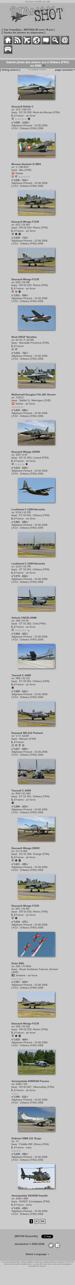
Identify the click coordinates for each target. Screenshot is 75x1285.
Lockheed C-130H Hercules (28, 509)
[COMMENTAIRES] (46, 43)
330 (18, 454)
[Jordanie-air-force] (13, 975)
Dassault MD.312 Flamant (27, 732)
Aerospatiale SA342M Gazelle (29, 1195)
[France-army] (13, 1204)
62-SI (19, 339)
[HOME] (8, 43)
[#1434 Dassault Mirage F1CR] (38, 900)
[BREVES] (17, 43)
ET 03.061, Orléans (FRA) (34, 681)
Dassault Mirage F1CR (25, 221)
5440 (18, 1084)
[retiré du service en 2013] (12, 688)
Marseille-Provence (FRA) (34, 342)
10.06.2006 (41, 125)
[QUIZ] (8, 52)
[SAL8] (12, 630)
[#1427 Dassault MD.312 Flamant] (38, 727)
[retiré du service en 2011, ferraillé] (26, 464)
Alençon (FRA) (27, 738)
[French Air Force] (16, 176)
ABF (25, 1198)
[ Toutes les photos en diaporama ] (23, 32)
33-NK (25, 908)
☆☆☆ (15, 1093)
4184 (18, 1198)
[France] (13, 346)
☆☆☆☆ (19, 464)
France (19, 346)
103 (18, 109)
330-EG (26, 109)
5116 (18, 512)
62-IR (25, 620)
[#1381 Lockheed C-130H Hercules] (38, 504)
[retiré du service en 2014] (16, 234)
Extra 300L (18, 963)
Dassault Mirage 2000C (25, 848)
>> (42, 1221)
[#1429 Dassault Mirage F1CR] (38, 216)
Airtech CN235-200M (24, 617)
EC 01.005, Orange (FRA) (34, 853)
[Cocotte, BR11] (12, 1036)
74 (17, 1141)
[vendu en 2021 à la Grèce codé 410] (29, 119)
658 (18, 1026)
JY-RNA (26, 966)
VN (25, 1084)
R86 (18, 678)
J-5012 (20, 397)
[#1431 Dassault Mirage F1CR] (38, 274)
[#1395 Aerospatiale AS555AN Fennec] (38, 1076)
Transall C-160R (21, 675)
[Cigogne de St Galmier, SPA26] (12, 860)
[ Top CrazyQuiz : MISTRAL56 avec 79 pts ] (28, 29)
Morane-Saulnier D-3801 (26, 164)
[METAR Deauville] (26, 1236)
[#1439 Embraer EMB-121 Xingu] (38, 1133)
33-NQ (26, 1026)
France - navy (23, 1147)
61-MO (27, 793)
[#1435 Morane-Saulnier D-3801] (38, 159)
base (14, 112)
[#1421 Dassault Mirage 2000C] (38, 843)
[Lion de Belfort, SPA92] (12, 464)
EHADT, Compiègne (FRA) (34, 1201)
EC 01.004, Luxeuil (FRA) (34, 457)
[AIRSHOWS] (36, 43)
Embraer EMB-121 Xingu (26, 1138)
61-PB (27, 512)
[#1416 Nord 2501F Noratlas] (38, 331)
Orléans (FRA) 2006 (31, 128)
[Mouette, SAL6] (12, 292)
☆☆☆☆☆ (21, 119)
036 (18, 966)
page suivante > (64, 69)
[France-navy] (13, 1147)
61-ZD (26, 678)
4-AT (25, 454)
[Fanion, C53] (12, 234)
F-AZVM (29, 339)
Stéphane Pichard (21, 125)
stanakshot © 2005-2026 (29, 1243)
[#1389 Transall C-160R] (38, 785)
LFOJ (14, 128)
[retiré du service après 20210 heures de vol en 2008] (12, 803)
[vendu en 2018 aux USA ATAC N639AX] (19, 1036)
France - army (23, 1204)
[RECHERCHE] (55, 43)
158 (18, 620)
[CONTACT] (64, 43)
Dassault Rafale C (22, 106)
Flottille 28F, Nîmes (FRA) (34, 1144)
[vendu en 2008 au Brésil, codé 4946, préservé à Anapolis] (19, 860)
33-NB (25, 282)
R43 (18, 793)
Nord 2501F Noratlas (24, 336)
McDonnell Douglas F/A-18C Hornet (33, 394)
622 (18, 224)
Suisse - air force (25, 403)
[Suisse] (13, 173)
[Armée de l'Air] (19, 745)
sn (12, 109)
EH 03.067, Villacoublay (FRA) (36, 1086)
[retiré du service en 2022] (16, 860)
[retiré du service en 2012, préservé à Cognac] (19, 292)
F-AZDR (24, 735)
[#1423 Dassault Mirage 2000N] (38, 446)
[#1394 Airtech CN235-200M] (38, 612)
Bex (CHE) (25, 169)
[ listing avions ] (10, 69)
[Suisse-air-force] (13, 403)
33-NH (26, 224)
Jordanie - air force (26, 975)
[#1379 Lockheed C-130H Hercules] (38, 558)
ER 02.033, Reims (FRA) (33, 227)
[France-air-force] (13, 115)
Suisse (19, 173)
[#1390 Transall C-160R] (38, 670)
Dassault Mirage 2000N (25, 451)
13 (17, 851)
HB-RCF (24, 167)
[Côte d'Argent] (12, 119)
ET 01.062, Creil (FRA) (32, 623)
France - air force (25, 115)
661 (18, 908)
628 (18, 282)
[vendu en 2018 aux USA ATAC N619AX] (19, 234)
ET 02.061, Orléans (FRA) (34, 515)
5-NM (24, 851)
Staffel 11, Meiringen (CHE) (35, 400)
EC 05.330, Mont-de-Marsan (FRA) (39, 112)
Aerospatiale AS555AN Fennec (30, 1081)
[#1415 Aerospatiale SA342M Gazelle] (38, 1190)
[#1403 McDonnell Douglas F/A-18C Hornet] (38, 389)
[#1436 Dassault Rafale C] (38, 101)
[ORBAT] (27, 43)
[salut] (16, 292)
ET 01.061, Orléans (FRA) (34, 796)
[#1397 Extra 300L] (38, 958)
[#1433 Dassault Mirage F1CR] (38, 1018)
